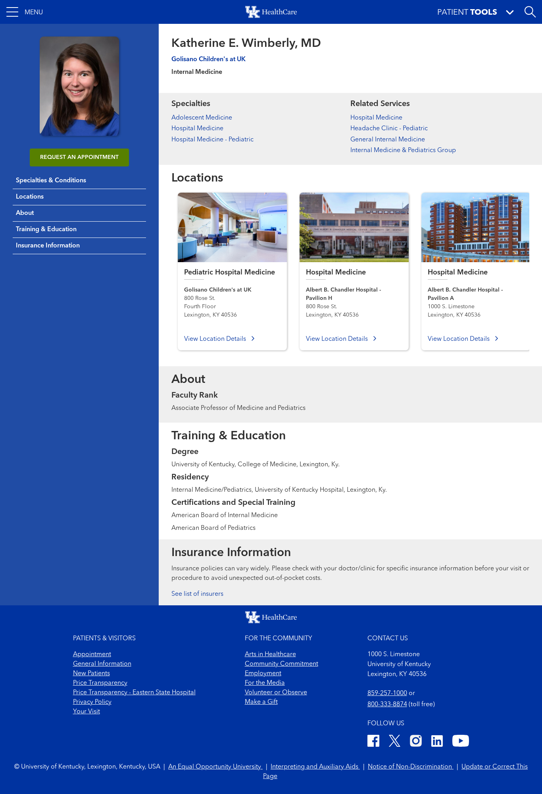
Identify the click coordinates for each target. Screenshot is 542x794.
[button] (24, 12)
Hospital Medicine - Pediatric (212, 140)
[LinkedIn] (437, 742)
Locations (30, 197)
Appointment (92, 654)
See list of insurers (197, 594)
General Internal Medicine (387, 140)
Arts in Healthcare (270, 654)
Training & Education (46, 229)
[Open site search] (530, 12)
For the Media (265, 683)
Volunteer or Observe (276, 693)
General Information (102, 664)
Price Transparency (100, 683)
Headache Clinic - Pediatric (389, 129)
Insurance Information (48, 246)
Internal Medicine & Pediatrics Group (403, 150)
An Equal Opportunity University (215, 767)
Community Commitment (281, 664)
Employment (263, 673)
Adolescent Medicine (201, 118)
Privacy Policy (92, 702)
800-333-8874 (387, 704)
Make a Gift (261, 702)
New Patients (91, 673)
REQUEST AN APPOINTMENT (79, 157)
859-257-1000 (387, 693)
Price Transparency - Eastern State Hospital (134, 693)
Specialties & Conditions (51, 181)
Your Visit (86, 712)
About (25, 213)
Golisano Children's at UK (208, 59)
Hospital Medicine (197, 129)
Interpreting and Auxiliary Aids (315, 767)
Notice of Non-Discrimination (411, 767)
